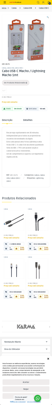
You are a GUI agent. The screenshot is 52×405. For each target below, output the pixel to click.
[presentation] (49, 327)
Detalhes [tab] (27, 120)
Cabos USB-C (44, 8)
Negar (26, 389)
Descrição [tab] (7, 120)
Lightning (39, 178)
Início (4, 8)
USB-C (8, 181)
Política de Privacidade (18, 402)
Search (38, 2)
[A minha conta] (43, 2)
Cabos (14, 8)
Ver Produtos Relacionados (15, 83)
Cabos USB (27, 8)
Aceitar (26, 382)
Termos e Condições (34, 402)
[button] (48, 358)
